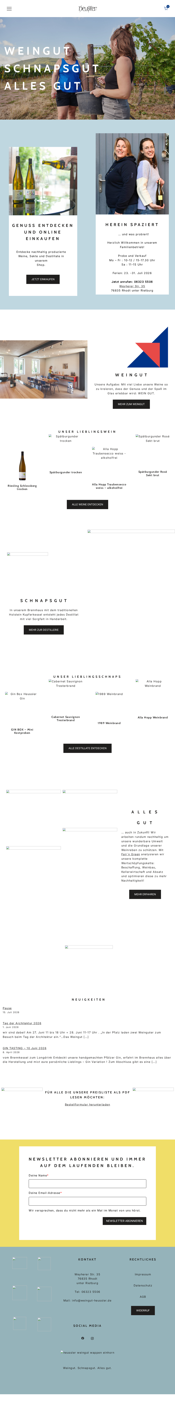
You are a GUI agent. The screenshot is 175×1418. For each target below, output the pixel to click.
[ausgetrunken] (109, 464)
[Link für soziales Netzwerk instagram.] (92, 1338)
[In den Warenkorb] (22, 464)
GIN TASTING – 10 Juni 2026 (24, 1048)
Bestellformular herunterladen (87, 1104)
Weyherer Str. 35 (132, 286)
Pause (7, 1008)
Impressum (143, 1274)
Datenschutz (143, 1285)
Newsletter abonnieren (124, 1221)
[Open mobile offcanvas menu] (9, 8)
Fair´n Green (130, 854)
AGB (143, 1296)
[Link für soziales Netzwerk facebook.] (82, 1338)
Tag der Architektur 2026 (22, 1023)
